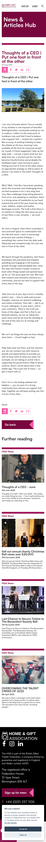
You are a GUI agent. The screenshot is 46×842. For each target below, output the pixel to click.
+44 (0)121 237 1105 (20, 802)
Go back (10, 424)
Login (35, 5)
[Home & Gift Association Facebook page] (4, 743)
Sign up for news (15, 792)
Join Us (25, 5)
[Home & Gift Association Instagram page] (12, 743)
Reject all (23, 835)
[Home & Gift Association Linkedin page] (20, 743)
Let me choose (10, 823)
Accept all (23, 829)
